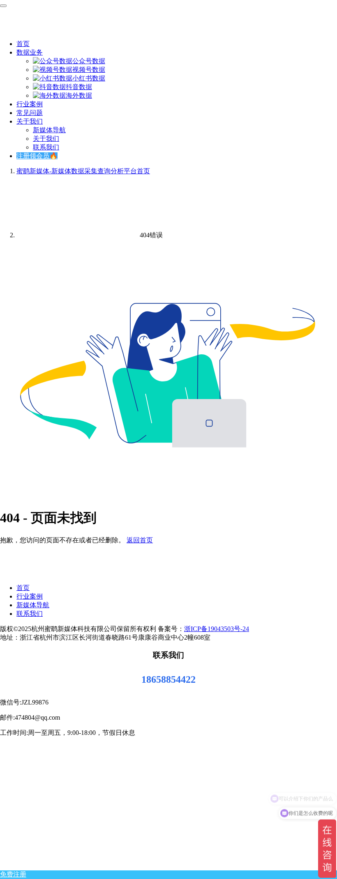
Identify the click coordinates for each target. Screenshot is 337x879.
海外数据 (79, 95)
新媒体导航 (49, 129)
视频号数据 (88, 69)
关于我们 (29, 121)
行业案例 (29, 104)
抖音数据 (79, 86)
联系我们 (46, 147)
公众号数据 (88, 60)
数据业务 (29, 52)
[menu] (3, 6)
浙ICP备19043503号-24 (216, 628)
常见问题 (29, 112)
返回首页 (140, 540)
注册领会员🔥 (37, 155)
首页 (23, 43)
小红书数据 (88, 78)
